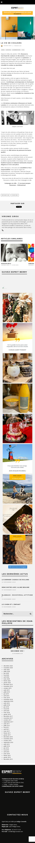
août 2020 (7, 669)
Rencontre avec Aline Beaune (15, 587)
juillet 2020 (7, 671)
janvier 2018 (7, 714)
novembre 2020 (8, 668)
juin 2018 (6, 707)
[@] (7, 289)
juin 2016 (6, 748)
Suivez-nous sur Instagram (18, 567)
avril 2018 (6, 710)
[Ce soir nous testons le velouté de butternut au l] (17, 398)
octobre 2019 (7, 688)
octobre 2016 (7, 740)
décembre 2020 (8, 666)
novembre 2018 (8, 699)
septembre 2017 (8, 722)
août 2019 (7, 690)
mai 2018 (6, 709)
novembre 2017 (8, 718)
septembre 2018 (8, 701)
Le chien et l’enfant (11, 604)
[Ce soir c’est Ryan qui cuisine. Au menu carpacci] (17, 519)
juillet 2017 (7, 725)
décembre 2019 (8, 684)
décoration (5, 195)
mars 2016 (7, 753)
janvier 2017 (7, 735)
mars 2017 (7, 731)
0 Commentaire (16, 49)
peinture (15, 195)
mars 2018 (7, 712)
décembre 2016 (8, 737)
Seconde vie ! (17, 651)
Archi (3, 49)
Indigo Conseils (21, 821)
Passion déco (6, 263)
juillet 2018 (7, 705)
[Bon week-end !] (17, 337)
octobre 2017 (7, 720)
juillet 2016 (7, 746)
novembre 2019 (8, 686)
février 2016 (7, 755)
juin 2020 (6, 673)
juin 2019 (6, 694)
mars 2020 (7, 679)
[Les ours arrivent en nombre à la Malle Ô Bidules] (17, 307)
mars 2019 (7, 697)
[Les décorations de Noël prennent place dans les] (17, 368)
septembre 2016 (8, 742)
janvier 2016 (7, 757)
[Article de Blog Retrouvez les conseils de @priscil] (17, 489)
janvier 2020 (7, 682)
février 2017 (7, 733)
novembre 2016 (8, 738)
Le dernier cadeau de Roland (15, 579)
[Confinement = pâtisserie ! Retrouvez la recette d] (17, 549)
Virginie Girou (8, 45)
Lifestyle (8, 49)
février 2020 (7, 681)
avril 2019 (6, 696)
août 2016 (7, 744)
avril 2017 (6, 729)
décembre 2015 (8, 759)
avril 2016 (6, 752)
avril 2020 (6, 677)
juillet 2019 (7, 692)
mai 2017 (6, 727)
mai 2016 (6, 750)
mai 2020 (6, 675)
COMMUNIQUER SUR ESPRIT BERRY (12, 786)
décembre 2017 (8, 716)
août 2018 (7, 703)
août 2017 (7, 724)
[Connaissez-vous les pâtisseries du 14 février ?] (17, 428)
